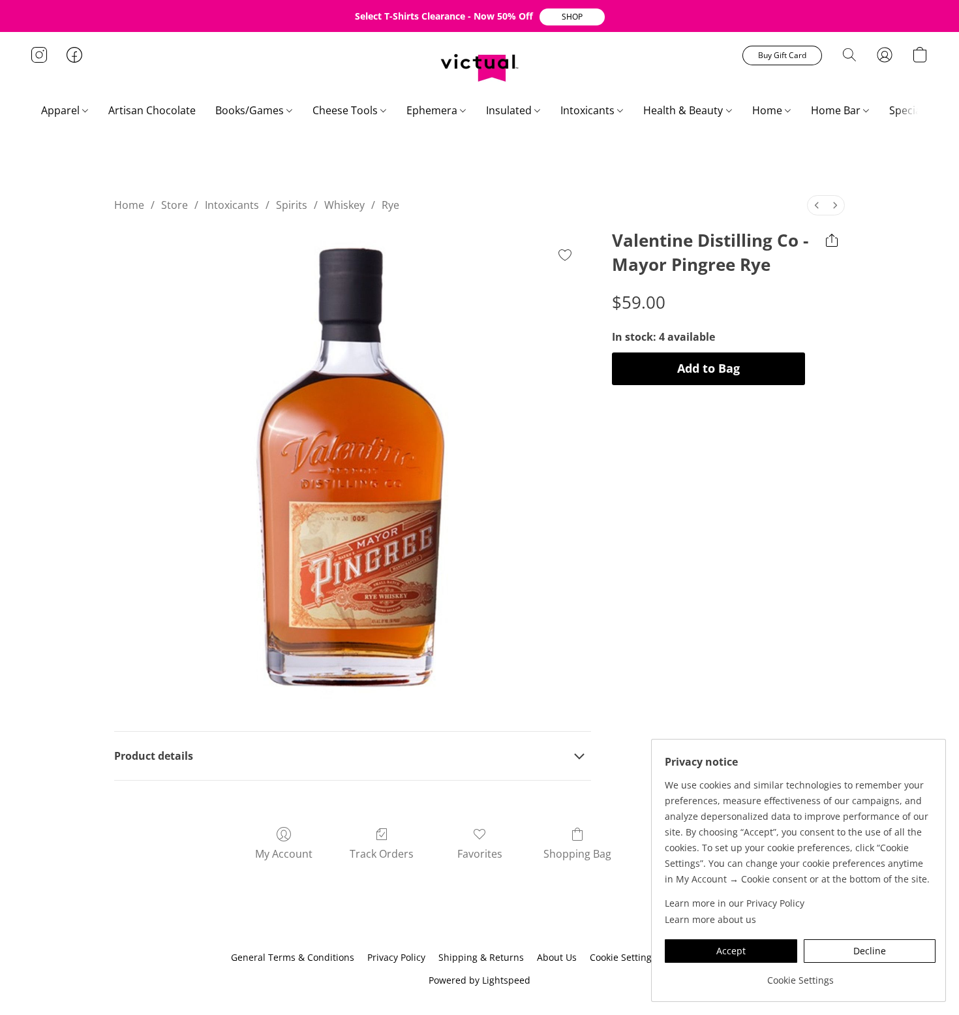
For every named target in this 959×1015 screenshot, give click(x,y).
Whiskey (344, 205)
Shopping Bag (577, 854)
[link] (800, 975)
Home (768, 110)
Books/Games (250, 110)
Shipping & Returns (481, 957)
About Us (557, 957)
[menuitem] (817, 205)
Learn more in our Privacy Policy (734, 903)
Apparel (61, 110)
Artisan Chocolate (152, 110)
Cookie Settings (623, 957)
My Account (283, 854)
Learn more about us (710, 919)
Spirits (291, 205)
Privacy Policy (396, 957)
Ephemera (433, 110)
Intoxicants (588, 110)
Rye (390, 205)
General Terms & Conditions (292, 957)
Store (174, 205)
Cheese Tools (346, 110)
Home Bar (837, 110)
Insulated (510, 110)
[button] (572, 16)
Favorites (479, 854)
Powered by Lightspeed (479, 980)
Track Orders (382, 854)
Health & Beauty (684, 110)
